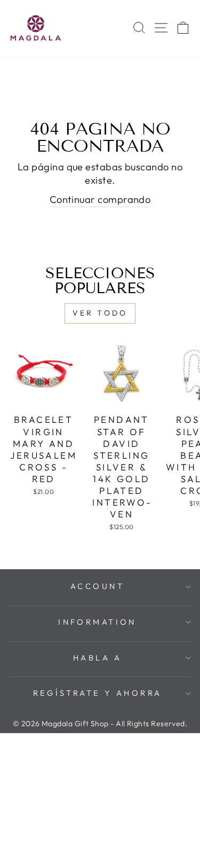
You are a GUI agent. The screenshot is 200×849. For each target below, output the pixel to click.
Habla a (97, 658)
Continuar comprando (100, 199)
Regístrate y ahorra (97, 693)
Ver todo (100, 313)
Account (97, 586)
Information (97, 622)
